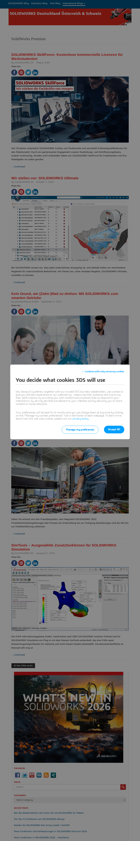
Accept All (114, 429)
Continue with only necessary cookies (104, 371)
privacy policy (81, 418)
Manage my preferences (80, 429)
